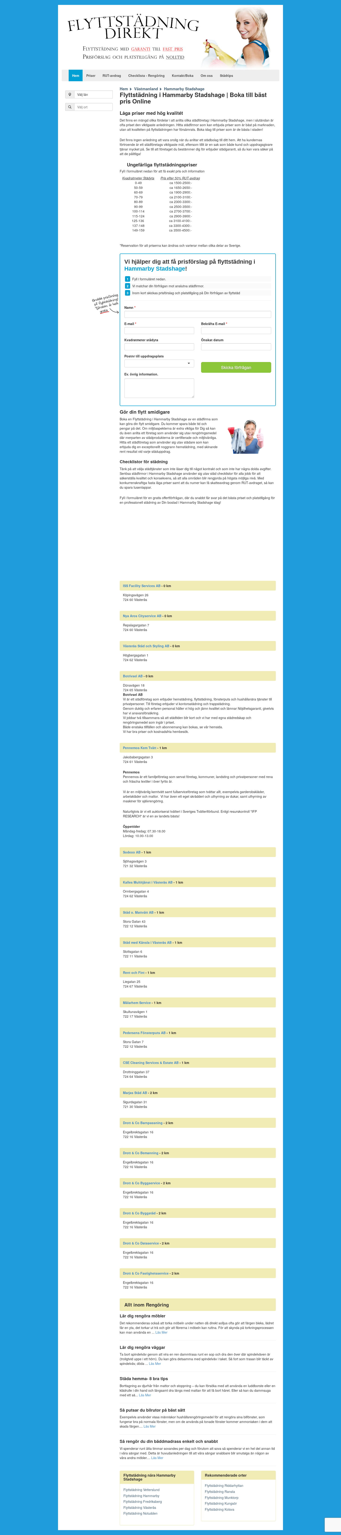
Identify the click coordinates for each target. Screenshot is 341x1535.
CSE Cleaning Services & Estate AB (151, 1062)
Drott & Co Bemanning (140, 1152)
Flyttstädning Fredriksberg (142, 1501)
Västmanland (146, 88)
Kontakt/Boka (182, 75)
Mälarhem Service (137, 1002)
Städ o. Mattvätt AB (138, 912)
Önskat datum (212, 340)
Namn (129, 307)
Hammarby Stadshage (184, 88)
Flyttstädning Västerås (139, 1507)
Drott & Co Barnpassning (143, 1122)
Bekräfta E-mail (214, 323)
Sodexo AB (132, 852)
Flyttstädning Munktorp (221, 1497)
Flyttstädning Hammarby (141, 1495)
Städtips (226, 75)
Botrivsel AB (133, 676)
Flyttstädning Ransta (220, 1491)
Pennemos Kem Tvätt (139, 747)
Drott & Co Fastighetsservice (146, 1273)
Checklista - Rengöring (146, 75)
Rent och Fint (134, 972)
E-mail (130, 323)
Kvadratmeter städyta (141, 340)
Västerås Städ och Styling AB (146, 646)
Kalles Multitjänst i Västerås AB (148, 882)
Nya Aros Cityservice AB (142, 615)
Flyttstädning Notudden (140, 1513)
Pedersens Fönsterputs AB (144, 1032)
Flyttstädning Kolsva (219, 1509)
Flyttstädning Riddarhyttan (224, 1485)
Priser (90, 75)
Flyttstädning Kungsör (221, 1503)
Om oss (207, 75)
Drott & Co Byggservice (141, 1183)
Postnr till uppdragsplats (144, 356)
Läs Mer (161, 1332)
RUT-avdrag (112, 75)
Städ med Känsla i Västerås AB (147, 942)
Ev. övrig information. (141, 374)
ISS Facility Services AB (142, 585)
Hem (75, 75)
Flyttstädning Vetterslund (141, 1489)
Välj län (82, 94)
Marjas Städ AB (135, 1092)
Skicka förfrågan (236, 367)
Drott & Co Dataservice (141, 1243)
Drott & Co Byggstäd (139, 1213)
